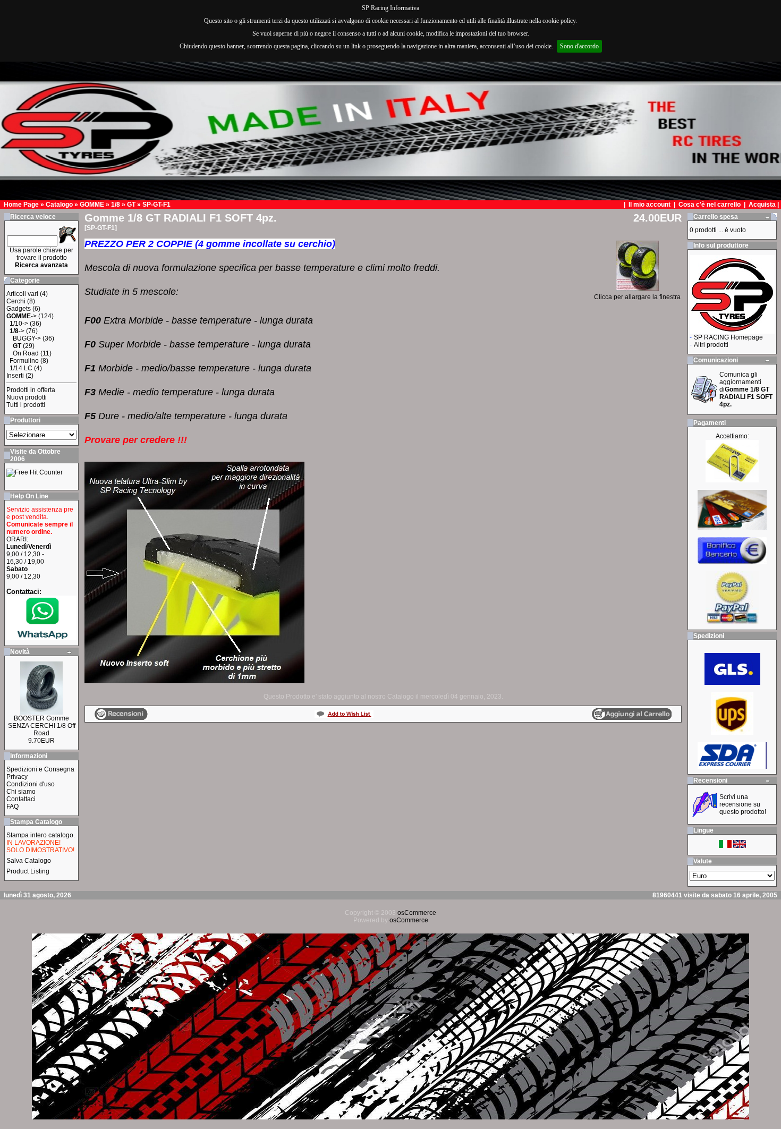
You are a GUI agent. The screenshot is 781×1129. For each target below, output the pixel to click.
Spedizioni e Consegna (40, 769)
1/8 (115, 204)
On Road (26, 353)
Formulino (24, 360)
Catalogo (59, 204)
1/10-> (19, 323)
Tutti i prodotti (25, 405)
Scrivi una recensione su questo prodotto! (742, 804)
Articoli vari (22, 294)
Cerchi (16, 301)
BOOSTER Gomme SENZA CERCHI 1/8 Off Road (41, 726)
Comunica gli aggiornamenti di (745, 389)
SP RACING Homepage (728, 337)
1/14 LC (21, 368)
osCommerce (416, 912)
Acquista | (764, 204)
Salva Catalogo (28, 860)
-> (21, 316)
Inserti (15, 375)
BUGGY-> (27, 338)
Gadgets (18, 308)
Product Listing (27, 871)
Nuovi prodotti (26, 397)
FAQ (12, 806)
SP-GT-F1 (156, 204)
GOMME (92, 204)
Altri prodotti (711, 345)
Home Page (21, 204)
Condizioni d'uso (30, 784)
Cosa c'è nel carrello (709, 204)
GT (131, 204)
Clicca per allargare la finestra (637, 297)
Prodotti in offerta (30, 390)
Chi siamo (21, 791)
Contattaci (21, 799)
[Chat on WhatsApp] (41, 638)
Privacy (17, 776)
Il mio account (650, 204)
